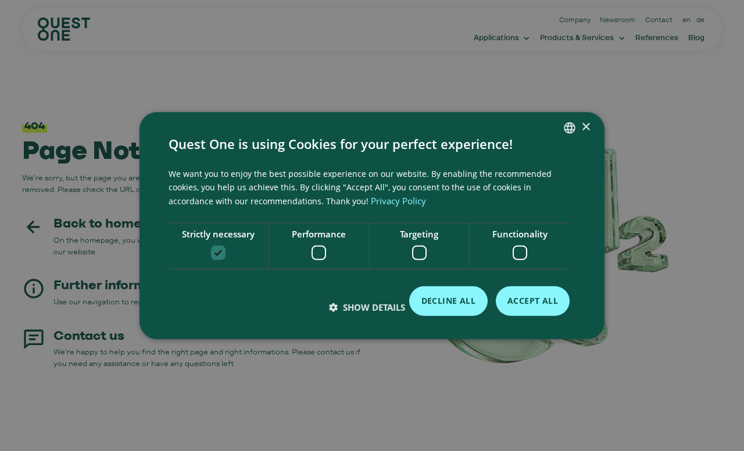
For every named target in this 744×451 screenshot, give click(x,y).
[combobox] (569, 127)
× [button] (585, 127)
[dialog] (372, 225)
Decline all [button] (448, 300)
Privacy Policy (398, 201)
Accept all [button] (532, 300)
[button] (367, 307)
